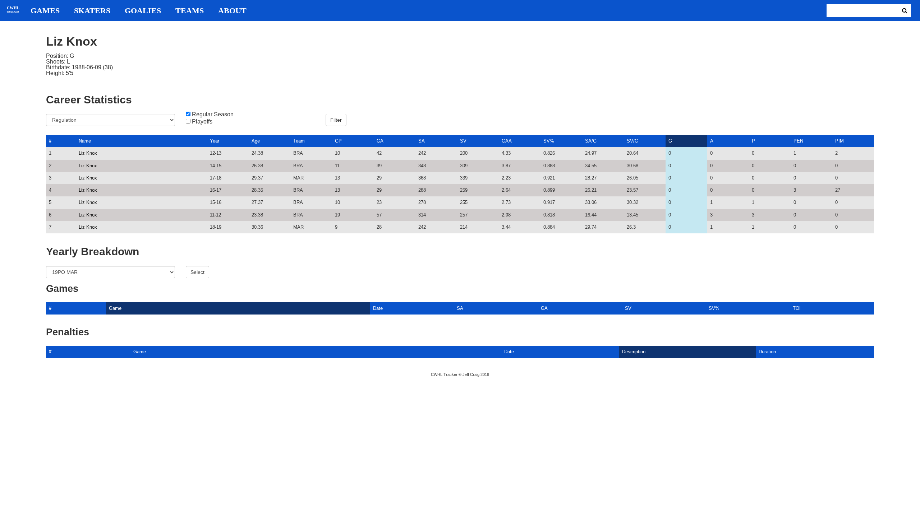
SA (421, 141)
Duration (767, 351)
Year (214, 141)
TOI (797, 308)
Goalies (143, 11)
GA (380, 141)
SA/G (591, 141)
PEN (798, 141)
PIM (839, 141)
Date (378, 308)
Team (299, 141)
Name (85, 141)
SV (463, 141)
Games (45, 11)
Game (115, 308)
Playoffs (202, 122)
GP (338, 141)
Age (256, 141)
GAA (507, 141)
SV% (548, 141)
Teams (189, 11)
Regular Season (213, 114)
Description (633, 351)
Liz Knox (88, 153)
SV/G (632, 141)
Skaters (92, 11)
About (232, 11)
